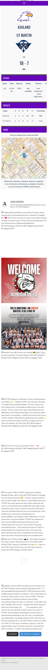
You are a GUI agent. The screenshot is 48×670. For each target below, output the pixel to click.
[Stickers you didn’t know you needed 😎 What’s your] (24, 373)
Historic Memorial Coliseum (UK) (24, 135)
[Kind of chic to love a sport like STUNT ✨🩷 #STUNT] (24, 467)
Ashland (6, 116)
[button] (24, 155)
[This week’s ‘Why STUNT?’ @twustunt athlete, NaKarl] (24, 513)
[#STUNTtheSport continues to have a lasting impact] (24, 420)
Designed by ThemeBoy (9, 662)
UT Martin (7, 121)
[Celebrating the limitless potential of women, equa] (24, 233)
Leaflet (26, 177)
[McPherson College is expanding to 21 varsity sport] (24, 280)
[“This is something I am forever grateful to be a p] (24, 327)
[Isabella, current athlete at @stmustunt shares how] (24, 607)
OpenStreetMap (37, 177)
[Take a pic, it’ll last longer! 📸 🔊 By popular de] (24, 560)
